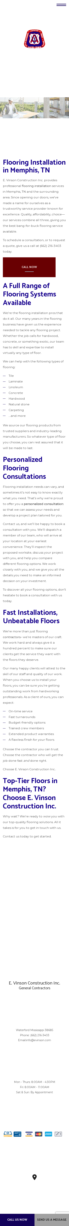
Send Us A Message (52, 1219)
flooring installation (36, 186)
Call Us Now (17, 1219)
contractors (12, 637)
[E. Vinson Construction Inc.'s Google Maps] (35, 1178)
